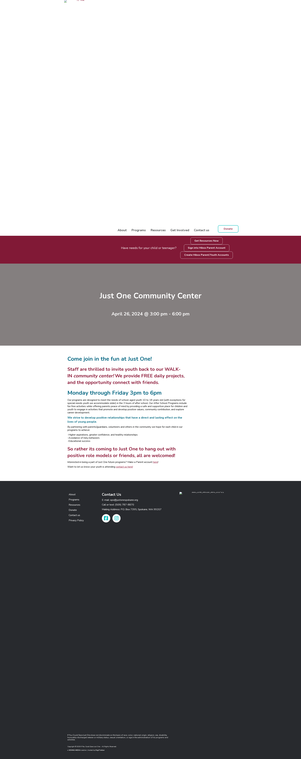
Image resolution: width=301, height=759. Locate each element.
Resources (158, 230)
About (122, 230)
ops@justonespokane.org (124, 500)
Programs (138, 230)
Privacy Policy (76, 520)
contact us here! (124, 467)
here (155, 462)
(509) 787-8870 (124, 504)
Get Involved (179, 230)
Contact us (201, 230)
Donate (73, 510)
